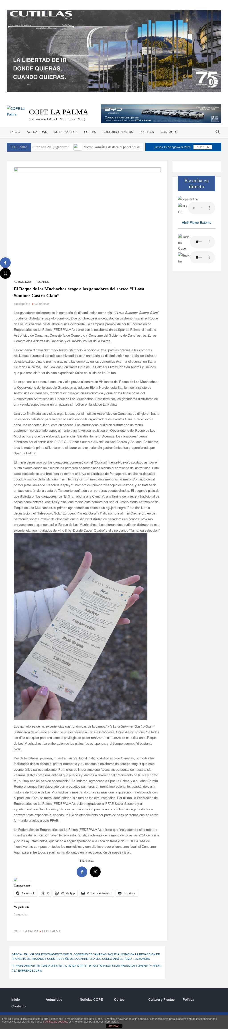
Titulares (41, 281)
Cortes (90, 132)
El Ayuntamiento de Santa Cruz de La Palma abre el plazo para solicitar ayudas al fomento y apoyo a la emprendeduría (86, 968)
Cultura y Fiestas (118, 132)
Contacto (169, 132)
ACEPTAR (114, 1026)
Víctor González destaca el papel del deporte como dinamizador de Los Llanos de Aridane (118, 147)
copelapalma (22, 303)
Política (147, 132)
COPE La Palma (58, 112)
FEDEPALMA (51, 931)
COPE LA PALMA (26, 931)
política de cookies (56, 1021)
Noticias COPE (65, 132)
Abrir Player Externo (196, 222)
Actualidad (37, 132)
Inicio (15, 132)
